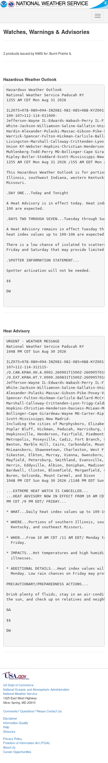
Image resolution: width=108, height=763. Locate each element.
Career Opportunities (17, 751)
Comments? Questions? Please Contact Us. (33, 711)
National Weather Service (20, 693)
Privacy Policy (12, 738)
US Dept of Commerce (18, 685)
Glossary (9, 731)
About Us (9, 747)
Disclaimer (10, 718)
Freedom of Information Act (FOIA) (26, 742)
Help (6, 727)
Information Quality (15, 722)
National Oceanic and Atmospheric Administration (36, 689)
